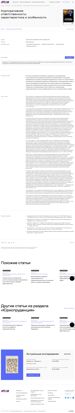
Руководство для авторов (38, 2)
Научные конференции (25, 2)
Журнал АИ (15, 2)
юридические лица (60, 44)
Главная (2, 5)
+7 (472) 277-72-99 (69, 390)
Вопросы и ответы (52, 390)
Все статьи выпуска (69, 308)
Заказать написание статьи (37, 404)
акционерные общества (31, 46)
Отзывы (18, 401)
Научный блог (51, 395)
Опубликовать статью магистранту (36, 395)
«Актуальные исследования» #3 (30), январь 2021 (38, 39)
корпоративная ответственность (33, 44)
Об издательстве (52, 401)
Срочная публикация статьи (37, 398)
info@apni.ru (31, 248)
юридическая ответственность (48, 44)
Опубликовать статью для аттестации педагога (37, 401)
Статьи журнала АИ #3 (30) (16, 5)
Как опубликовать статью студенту (37, 391)
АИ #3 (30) (7, 5)
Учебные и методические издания (54, 398)
